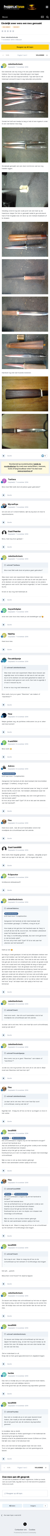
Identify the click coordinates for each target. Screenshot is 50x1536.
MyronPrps (13, 504)
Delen (13, 1506)
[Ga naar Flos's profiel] (4, 821)
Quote (9, 456)
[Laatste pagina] (47, 55)
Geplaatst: (18, 67)
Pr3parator (13, 874)
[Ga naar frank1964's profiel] (4, 742)
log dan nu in (21, 1482)
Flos (10, 820)
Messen (19, 40)
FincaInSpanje (14, 658)
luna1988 (12, 1130)
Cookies (32, 1530)
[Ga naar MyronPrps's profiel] (4, 505)
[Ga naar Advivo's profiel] (4, 767)
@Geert (5, 1138)
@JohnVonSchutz (9, 773)
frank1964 (12, 741)
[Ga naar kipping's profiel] (4, 635)
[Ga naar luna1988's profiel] (4, 1132)
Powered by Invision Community (25, 1532)
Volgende (40, 55)
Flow (10, 714)
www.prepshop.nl (25, 471)
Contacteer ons (21, 1530)
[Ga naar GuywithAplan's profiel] (4, 610)
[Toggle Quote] (5, 565)
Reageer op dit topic (25, 47)
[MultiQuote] (3, 455)
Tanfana (12, 479)
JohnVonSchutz (11, 37)
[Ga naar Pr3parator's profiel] (4, 876)
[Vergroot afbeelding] (25, 100)
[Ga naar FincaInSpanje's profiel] (4, 660)
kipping (11, 634)
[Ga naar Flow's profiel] (4, 715)
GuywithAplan (14, 609)
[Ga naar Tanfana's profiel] (4, 481)
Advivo (11, 766)
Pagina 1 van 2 (23, 55)
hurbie (11, 1373)
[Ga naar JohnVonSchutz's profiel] (4, 65)
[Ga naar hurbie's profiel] (4, 1374)
